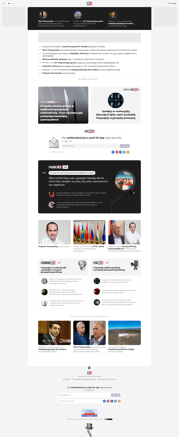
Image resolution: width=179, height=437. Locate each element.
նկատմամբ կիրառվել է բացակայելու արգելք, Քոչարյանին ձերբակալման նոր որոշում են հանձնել (89, 50)
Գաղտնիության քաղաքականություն (84, 379)
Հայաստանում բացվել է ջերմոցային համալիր (73, 46)
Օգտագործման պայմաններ (107, 379)
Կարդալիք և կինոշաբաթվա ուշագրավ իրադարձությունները (109, 269)
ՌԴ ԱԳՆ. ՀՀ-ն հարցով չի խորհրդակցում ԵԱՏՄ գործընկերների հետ (80, 63)
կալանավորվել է (59, 73)
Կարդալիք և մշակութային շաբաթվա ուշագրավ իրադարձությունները (53, 270)
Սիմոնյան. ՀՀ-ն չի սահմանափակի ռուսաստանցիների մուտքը (81, 70)
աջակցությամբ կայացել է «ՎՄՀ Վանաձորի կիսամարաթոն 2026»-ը (78, 66)
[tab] (112, 60)
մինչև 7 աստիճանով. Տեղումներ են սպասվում (73, 59)
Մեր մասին (66, 379)
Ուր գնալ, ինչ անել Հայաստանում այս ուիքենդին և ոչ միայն (72, 173)
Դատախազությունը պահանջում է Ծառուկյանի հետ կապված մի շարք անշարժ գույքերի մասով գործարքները (89, 54)
